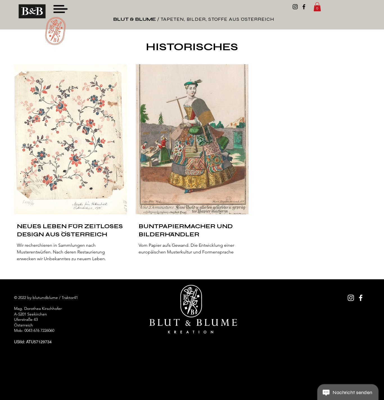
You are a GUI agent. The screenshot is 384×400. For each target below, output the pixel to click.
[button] (60, 9)
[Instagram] (295, 6)
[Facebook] (304, 6)
